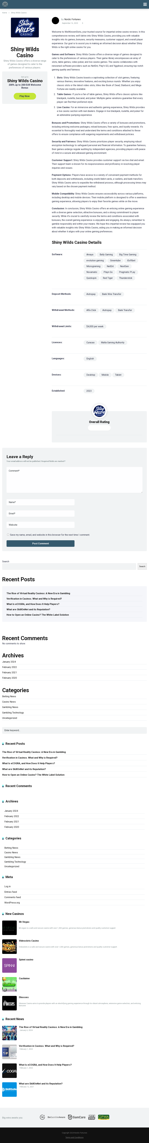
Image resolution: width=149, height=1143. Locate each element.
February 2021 (9, 672)
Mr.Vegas (24, 922)
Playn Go (108, 272)
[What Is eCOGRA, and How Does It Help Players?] (9, 1077)
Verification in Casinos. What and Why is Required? (34, 598)
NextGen (124, 266)
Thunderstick (125, 278)
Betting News (9, 696)
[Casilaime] (9, 990)
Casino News (9, 701)
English (90, 358)
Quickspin (91, 278)
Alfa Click (91, 310)
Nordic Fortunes (72, 19)
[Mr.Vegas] (9, 934)
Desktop (90, 374)
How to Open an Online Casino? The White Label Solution (38, 614)
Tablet (118, 374)
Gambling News (10, 707)
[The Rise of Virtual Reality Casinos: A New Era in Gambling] (9, 1039)
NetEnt (110, 266)
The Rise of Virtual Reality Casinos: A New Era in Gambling (38, 593)
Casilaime (24, 978)
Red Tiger (108, 278)
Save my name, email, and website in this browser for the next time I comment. (50, 534)
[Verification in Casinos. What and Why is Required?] (9, 1058)
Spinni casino (26, 959)
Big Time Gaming (127, 254)
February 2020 (9, 677)
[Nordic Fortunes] (5, 4)
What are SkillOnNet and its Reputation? (28, 609)
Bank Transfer (125, 310)
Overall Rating (99, 422)
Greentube (115, 260)
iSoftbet (131, 260)
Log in (7, 886)
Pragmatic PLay (127, 272)
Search (5, 561)
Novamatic (91, 272)
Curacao (90, 342)
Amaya (89, 254)
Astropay (91, 294)
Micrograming (93, 266)
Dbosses (24, 997)
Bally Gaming (106, 254)
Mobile (105, 374)
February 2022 (9, 667)
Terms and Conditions (74, 1137)
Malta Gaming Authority (112, 342)
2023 (89, 391)
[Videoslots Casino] (9, 953)
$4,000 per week (94, 326)
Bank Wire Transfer (111, 294)
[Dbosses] (9, 1009)
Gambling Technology (13, 712)
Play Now (24, 96)
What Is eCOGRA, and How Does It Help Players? (33, 604)
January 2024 (9, 661)
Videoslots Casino (29, 940)
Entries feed (10, 892)
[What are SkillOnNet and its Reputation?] (9, 1096)
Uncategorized (9, 718)
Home (4, 13)
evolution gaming (95, 260)
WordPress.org (12, 902)
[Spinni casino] (9, 972)
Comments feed (12, 897)
